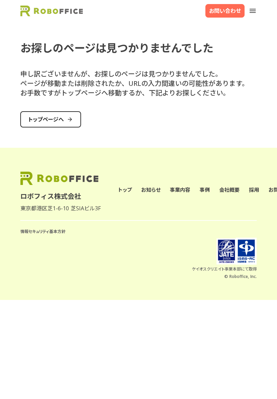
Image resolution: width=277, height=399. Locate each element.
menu (253, 11)
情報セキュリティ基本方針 (43, 231)
